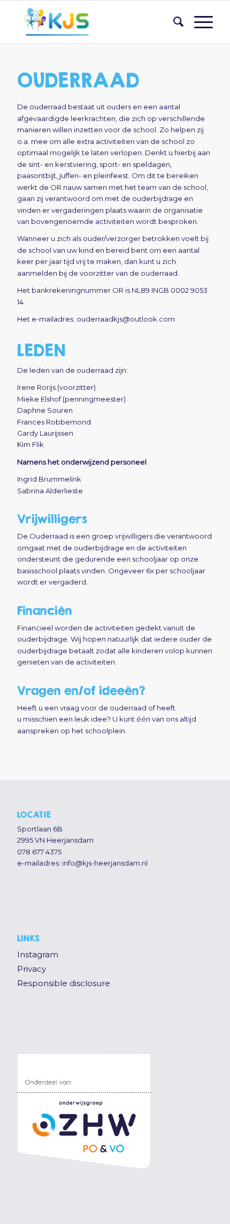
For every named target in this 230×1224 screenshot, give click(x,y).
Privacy (31, 969)
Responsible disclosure (63, 983)
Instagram (37, 954)
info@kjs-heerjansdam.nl (105, 863)
